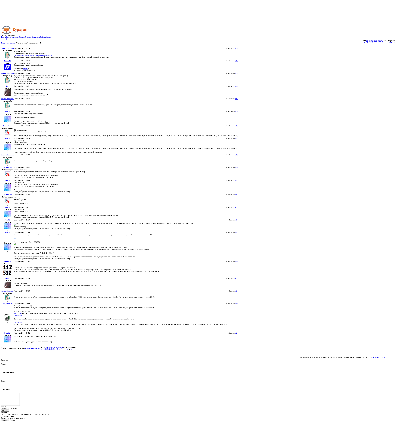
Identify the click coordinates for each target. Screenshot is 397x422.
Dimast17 (7, 61)
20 (391, 42)
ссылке (25, 69)
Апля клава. (18, 315)
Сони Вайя (18, 323)
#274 (236, 220)
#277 (236, 278)
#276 (236, 261)
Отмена (12, 420)
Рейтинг (43, 37)
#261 (236, 48)
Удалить (4, 406)
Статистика (36, 37)
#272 (236, 195)
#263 (236, 73)
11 (372, 42)
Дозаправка (14, 37)
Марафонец (7, 303)
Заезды (48, 37)
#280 (236, 333)
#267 (236, 126)
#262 (236, 61)
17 (384, 42)
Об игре (22, 37)
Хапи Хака (18, 313)
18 (386, 42)
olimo (7, 86)
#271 (236, 180)
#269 (236, 155)
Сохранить (5, 420)
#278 (236, 291)
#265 (236, 99)
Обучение (384, 357)
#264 (236, 86)
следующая (379, 41)
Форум (3, 37)
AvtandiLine (7, 126)
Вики (8, 37)
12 (374, 42)
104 (395, 42)
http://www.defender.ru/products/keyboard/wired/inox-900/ (33, 55)
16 (382, 42)
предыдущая (370, 41)
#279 (236, 303)
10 (370, 42)
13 (376, 42)
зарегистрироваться (32, 348)
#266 (236, 111)
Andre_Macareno (7, 48)
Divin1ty (7, 111)
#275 (236, 232)
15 (380, 42)
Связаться (4, 360)
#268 (236, 138)
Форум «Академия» (8, 43)
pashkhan (7, 261)
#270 (236, 167)
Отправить (5, 410)
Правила (376, 357)
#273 (236, 207)
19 (389, 42)
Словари (28, 37)
